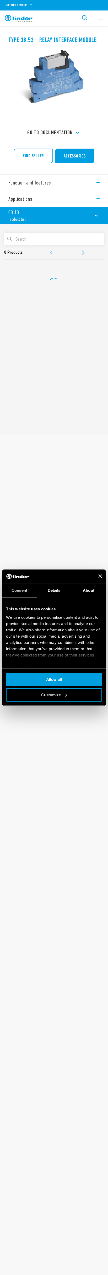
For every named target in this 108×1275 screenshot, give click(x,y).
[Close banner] (100, 576)
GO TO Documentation (50, 132)
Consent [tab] (19, 590)
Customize (51, 695)
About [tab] (88, 590)
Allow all (54, 679)
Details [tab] (54, 590)
